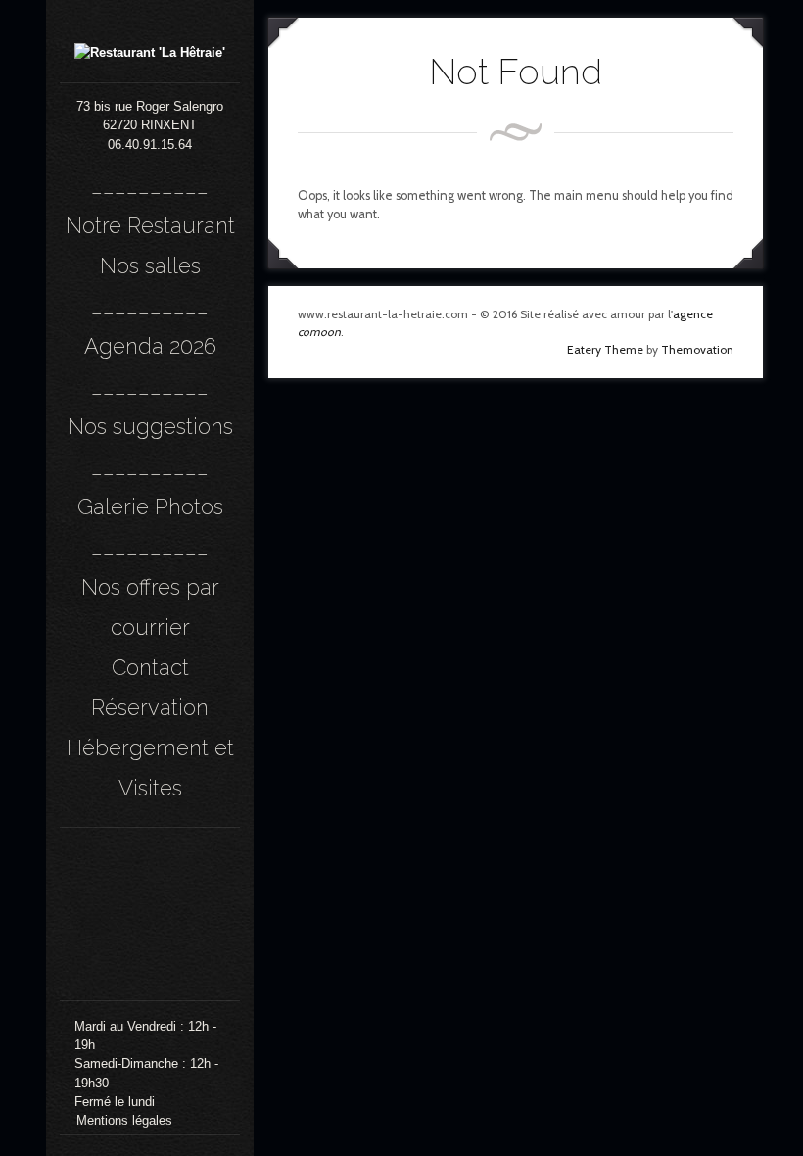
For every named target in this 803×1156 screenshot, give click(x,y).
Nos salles (150, 265)
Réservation (150, 707)
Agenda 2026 (150, 346)
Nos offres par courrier (150, 607)
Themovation (697, 349)
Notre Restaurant (150, 225)
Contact (150, 667)
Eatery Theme (605, 349)
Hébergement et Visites (150, 767)
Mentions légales (124, 1120)
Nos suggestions (150, 426)
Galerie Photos (150, 506)
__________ (150, 185)
